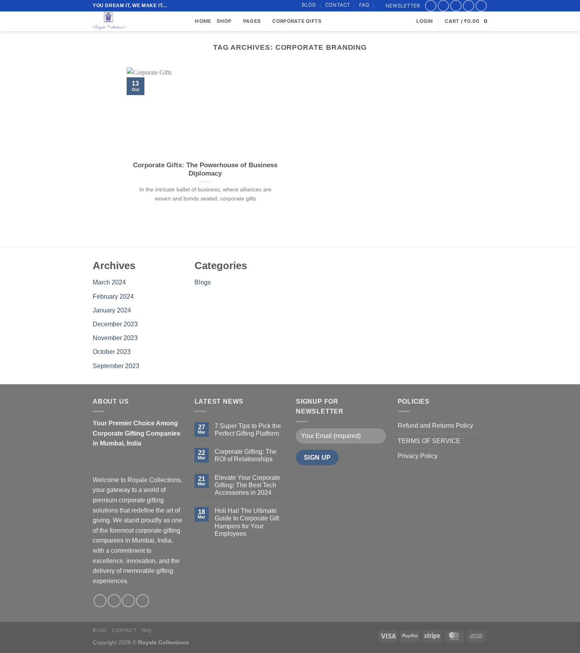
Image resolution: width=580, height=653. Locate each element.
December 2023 (115, 324)
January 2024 (112, 310)
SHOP (224, 21)
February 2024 (113, 296)
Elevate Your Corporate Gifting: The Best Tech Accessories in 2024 (247, 485)
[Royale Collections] (132, 21)
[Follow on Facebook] (430, 5)
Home (203, 21)
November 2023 (115, 338)
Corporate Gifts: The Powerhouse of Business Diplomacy (205, 169)
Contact (337, 5)
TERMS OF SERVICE (429, 441)
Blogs (203, 282)
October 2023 (112, 351)
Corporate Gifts (297, 21)
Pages (251, 21)
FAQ (364, 5)
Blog (309, 5)
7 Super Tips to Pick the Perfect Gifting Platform (248, 430)
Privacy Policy (418, 456)
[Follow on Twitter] (456, 5)
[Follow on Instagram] (443, 5)
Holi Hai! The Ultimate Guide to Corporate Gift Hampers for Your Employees (247, 522)
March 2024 (109, 282)
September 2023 (116, 366)
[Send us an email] (468, 5)
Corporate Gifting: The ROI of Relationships (246, 455)
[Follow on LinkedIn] (481, 5)
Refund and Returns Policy (435, 425)
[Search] (186, 21)
